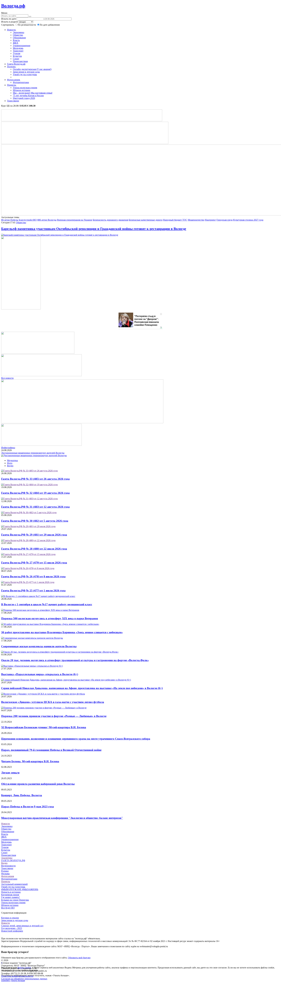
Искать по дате (8, 19)
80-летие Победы (9, 220)
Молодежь (18, 48)
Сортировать (7, 25)
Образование (19, 37)
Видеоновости (8, 865)
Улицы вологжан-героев (25, 87)
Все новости (7, 378)
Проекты (12, 85)
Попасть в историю (11, 892)
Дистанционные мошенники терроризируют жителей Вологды (32, 453)
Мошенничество (196, 220)
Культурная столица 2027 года (248, 220)
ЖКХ (15, 43)
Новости (11, 29)
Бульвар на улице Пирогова (15, 900)
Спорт (16, 58)
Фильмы (5, 873)
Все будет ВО (8, 908)
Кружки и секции (10, 918)
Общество (18, 35)
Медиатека (12, 460)
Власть (16, 40)
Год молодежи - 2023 (11, 928)
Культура (17, 56)
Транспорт (18, 51)
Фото (9, 463)
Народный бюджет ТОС (175, 220)
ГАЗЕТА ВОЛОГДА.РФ (13, 860)
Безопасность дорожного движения (110, 220)
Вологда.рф (13, 5)
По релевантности (27, 25)
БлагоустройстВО (28, 220)
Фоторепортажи (21, 82)
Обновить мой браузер (79, 957)
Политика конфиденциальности (17, 976)
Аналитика (6, 858)
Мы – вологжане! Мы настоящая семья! (32, 93)
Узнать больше (17, 980)
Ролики (5, 871)
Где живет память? (10, 897)
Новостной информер (12, 931)
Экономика (18, 32)
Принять (5, 980)
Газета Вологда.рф (16, 64)
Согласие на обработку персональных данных (24, 978)
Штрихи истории (21, 90)
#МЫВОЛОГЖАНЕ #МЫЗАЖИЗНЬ (19, 889)
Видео (10, 465)
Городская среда (224, 220)
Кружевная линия (10, 894)
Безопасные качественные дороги (145, 220)
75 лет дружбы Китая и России (28, 95)
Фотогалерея (13, 79)
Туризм (16, 53)
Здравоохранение (21, 45)
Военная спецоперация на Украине (74, 220)
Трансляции (13, 101)
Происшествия (20, 61)
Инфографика (8, 447)
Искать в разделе (9, 21)
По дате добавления (50, 25)
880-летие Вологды (46, 220)
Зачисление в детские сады (26, 72)
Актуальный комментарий (14, 884)
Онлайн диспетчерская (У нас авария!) (32, 69)
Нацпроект (210, 220)
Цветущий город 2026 (24, 98)
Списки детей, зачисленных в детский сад (22, 925)
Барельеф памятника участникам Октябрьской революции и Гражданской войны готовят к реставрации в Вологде (93, 229)
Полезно (11, 66)
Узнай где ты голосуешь (25, 74)
